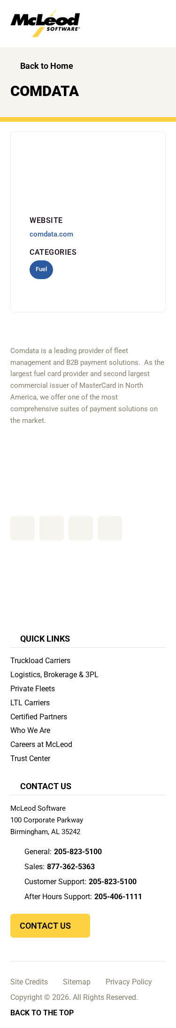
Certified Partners (38, 716)
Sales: (59, 866)
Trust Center (30, 758)
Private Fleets (32, 688)
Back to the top (42, 1012)
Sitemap (77, 981)
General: (63, 851)
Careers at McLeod (41, 744)
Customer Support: (80, 881)
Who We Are (30, 730)
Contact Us (45, 926)
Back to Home (46, 66)
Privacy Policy (129, 981)
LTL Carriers (30, 702)
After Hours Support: (83, 896)
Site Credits (29, 981)
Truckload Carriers (40, 660)
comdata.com (51, 234)
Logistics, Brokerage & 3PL (54, 674)
